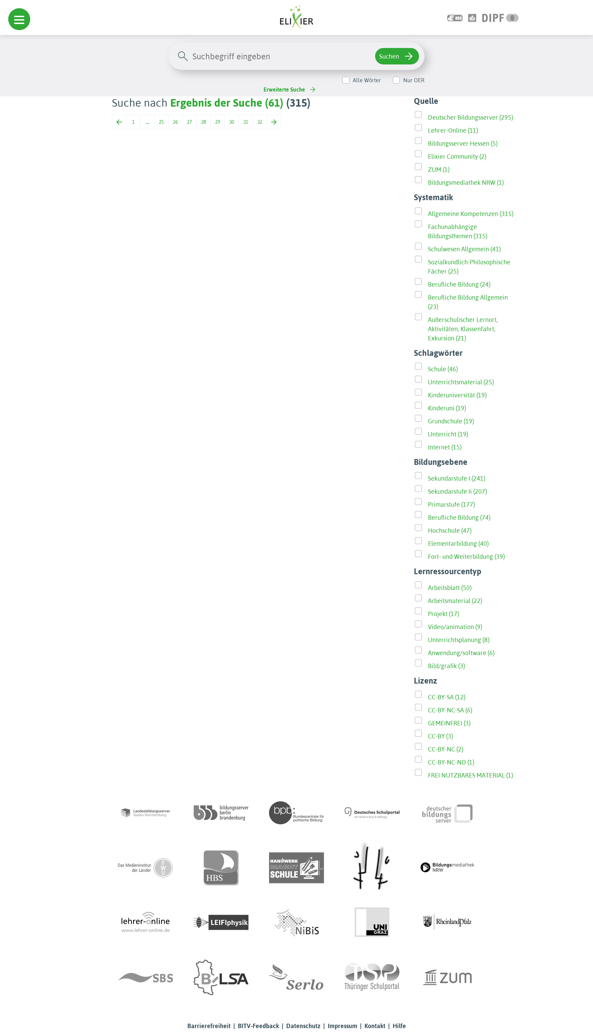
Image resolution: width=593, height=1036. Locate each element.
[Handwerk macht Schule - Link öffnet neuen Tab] (296, 867)
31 (245, 122)
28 (203, 122)
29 (217, 122)
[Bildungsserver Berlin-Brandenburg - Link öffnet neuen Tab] (221, 812)
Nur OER (414, 80)
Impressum (342, 1025)
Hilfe (399, 1025)
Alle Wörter (367, 80)
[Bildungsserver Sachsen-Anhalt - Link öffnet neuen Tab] (221, 977)
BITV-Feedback (258, 1025)
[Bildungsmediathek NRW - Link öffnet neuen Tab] (447, 867)
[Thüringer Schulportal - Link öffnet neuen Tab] (372, 977)
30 (231, 122)
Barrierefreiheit (209, 1025)
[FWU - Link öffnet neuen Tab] (145, 867)
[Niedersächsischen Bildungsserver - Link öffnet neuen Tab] (296, 922)
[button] (19, 19)
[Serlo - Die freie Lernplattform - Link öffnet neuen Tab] (296, 977)
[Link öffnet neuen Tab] (500, 17)
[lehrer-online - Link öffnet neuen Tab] (145, 922)
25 (161, 122)
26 (175, 122)
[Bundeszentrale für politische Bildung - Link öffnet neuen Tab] (296, 812)
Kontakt (374, 1025)
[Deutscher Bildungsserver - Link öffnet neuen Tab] (447, 812)
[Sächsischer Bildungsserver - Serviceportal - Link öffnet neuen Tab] (145, 977)
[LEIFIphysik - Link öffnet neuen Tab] (221, 922)
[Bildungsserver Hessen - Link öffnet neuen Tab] (372, 867)
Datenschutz (303, 1025)
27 (189, 122)
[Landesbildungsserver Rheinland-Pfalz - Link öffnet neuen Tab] (447, 922)
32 (259, 122)
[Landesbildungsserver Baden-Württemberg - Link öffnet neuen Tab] (145, 812)
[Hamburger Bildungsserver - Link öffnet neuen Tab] (221, 867)
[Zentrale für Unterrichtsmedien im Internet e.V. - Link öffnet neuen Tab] (447, 977)
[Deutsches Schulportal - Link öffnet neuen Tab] (372, 812)
